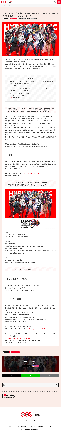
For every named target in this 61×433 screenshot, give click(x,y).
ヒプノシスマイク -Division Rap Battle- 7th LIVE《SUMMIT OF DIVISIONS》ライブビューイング (28, 89)
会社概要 (11, 426)
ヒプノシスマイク (14, 18)
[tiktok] (30, 420)
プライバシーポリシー (21, 426)
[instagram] (28, 420)
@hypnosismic (29, 176)
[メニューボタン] (59, 2)
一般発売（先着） (17, 97)
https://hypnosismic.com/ (31, 173)
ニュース (6, 18)
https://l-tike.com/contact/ (37, 329)
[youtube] (32, 420)
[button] (11, 375)
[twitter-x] (26, 420)
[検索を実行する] (57, 385)
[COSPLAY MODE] (6, 2)
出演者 (14, 86)
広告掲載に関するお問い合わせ (44, 426)
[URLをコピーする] (49, 375)
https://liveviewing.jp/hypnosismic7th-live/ (18, 338)
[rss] (34, 420)
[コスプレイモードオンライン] (30, 416)
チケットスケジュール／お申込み (19, 93)
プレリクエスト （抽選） (19, 95)
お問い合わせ (32, 426)
